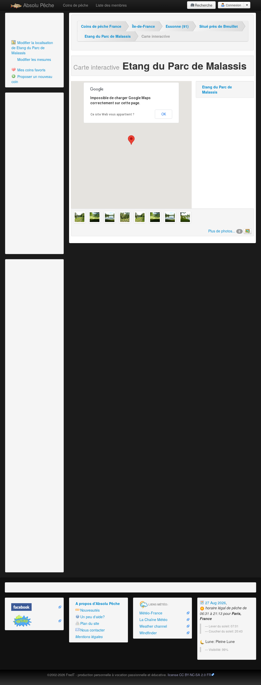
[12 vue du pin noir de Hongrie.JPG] (125, 217)
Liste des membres (111, 5)
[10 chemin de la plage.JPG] (79, 217)
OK (163, 114)
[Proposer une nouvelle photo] (248, 231)
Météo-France (150, 612)
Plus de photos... (224, 230)
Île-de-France (143, 26)
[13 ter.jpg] (94, 217)
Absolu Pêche (38, 5)
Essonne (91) (177, 26)
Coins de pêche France (101, 26)
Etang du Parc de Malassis (108, 36)
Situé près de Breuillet (218, 26)
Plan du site (89, 623)
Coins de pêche (75, 5)
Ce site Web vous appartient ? (112, 114)
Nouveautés (90, 610)
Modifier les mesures (33, 59)
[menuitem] (34, 47)
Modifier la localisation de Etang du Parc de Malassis (32, 47)
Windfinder (148, 632)
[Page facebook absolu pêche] (34, 607)
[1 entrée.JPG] (110, 217)
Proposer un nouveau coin (31, 79)
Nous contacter (92, 630)
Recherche (203, 5)
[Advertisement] (34, 26)
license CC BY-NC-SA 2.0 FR (189, 674)
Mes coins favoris (30, 69)
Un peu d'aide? (92, 616)
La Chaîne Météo (153, 619)
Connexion (233, 5)
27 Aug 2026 (215, 602)
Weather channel (153, 626)
